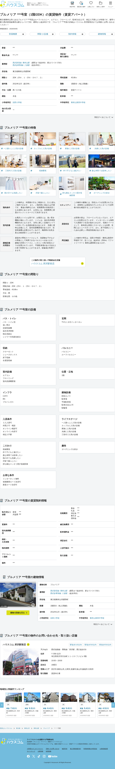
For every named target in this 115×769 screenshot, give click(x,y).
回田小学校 (17, 102)
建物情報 (102, 34)
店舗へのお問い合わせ (52, 749)
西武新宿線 (17, 63)
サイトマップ (31, 751)
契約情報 (72, 34)
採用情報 (48, 751)
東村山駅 (26, 63)
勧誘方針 (64, 749)
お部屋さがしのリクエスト (35, 749)
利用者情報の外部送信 (90, 749)
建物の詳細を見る (17, 613)
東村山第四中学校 (78, 102)
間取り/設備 (42, 34)
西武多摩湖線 (18, 65)
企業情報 (40, 751)
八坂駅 (27, 65)
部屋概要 (13, 34)
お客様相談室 (104, 749)
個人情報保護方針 (75, 749)
